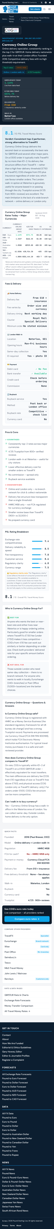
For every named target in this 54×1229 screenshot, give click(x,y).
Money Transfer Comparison (19, 1005)
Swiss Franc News (11, 1206)
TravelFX (27, 935)
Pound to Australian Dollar (15, 1134)
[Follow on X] (41, 2)
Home (4, 19)
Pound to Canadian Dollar (15, 1142)
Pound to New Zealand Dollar (17, 1138)
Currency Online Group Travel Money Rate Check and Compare (35, 19)
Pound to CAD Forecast (14, 1099)
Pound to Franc (10, 1150)
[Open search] (44, 9)
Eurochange (27, 941)
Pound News (8, 1173)
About (5, 1039)
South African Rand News (15, 1210)
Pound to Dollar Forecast (15, 1082)
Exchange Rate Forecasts (17, 1000)
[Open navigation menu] (49, 9)
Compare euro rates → (27, 919)
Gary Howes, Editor (12, 1051)
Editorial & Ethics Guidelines (16, 1047)
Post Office (27, 952)
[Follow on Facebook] (46, 2)
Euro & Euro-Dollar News (15, 1185)
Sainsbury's (10, 957)
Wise (27, 946)
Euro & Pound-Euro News (15, 1177)
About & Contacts (29, 2)
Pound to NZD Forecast (14, 1095)
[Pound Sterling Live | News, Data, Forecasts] (10, 9)
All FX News (8, 1169)
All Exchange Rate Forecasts (16, 1074)
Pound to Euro (9, 1117)
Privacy (5, 1225)
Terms (12, 1225)
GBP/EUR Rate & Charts (17, 995)
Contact (6, 1035)
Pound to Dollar (10, 1125)
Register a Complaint (13, 1059)
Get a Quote (35, 9)
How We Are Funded (12, 1043)
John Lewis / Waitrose (16, 973)
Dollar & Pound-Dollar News (16, 1181)
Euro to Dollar (9, 1130)
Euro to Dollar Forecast (14, 1086)
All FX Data (7, 1113)
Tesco (8, 962)
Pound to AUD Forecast (14, 1090)
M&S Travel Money (14, 968)
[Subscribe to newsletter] (50, 2)
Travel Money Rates (11, 19)
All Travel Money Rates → (17, 1011)
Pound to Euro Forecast (14, 1078)
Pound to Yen (9, 1146)
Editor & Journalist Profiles (15, 1055)
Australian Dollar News (13, 1190)
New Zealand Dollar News (15, 1194)
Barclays (27, 978)
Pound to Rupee (10, 1154)
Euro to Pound (9, 1121)
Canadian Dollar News (13, 1198)
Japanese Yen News (12, 1202)
